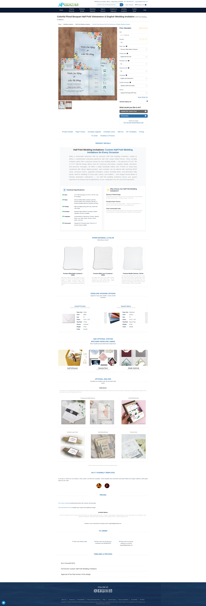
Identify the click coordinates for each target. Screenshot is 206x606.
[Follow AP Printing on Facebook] (99, 590)
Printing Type (122, 53)
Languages (122, 75)
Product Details (67, 132)
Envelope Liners (109, 132)
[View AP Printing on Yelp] (110, 590)
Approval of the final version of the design (76, 574)
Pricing (141, 132)
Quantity (121, 39)
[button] (105, 317)
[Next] (115, 63)
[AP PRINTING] (68, 4)
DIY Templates (131, 132)
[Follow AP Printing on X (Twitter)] (95, 590)
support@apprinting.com (141, 1)
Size (120, 32)
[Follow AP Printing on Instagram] (106, 590)
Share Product (144, 28)
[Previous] (60, 63)
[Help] (126, 46)
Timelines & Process (107, 136)
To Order (94, 136)
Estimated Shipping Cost (125, 102)
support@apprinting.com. (115, 523)
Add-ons (121, 132)
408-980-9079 (130, 1)
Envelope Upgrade (94, 132)
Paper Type (122, 46)
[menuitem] (61, 10)
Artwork (121, 89)
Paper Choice (80, 132)
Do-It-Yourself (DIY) (68, 563)
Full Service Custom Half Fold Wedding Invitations (79, 569)
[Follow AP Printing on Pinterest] (103, 590)
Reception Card (123, 60)
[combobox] (133, 49)
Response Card (123, 68)
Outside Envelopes (124, 82)
